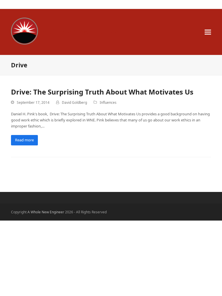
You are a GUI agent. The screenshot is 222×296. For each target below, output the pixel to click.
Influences (108, 102)
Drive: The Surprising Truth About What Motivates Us (102, 92)
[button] (208, 31)
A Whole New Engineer (82, 31)
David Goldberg (74, 102)
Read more (24, 140)
